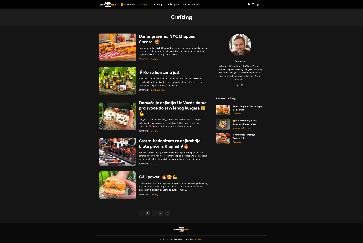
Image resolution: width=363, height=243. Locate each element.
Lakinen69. (198, 239)
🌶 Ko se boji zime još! (159, 72)
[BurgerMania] (107, 4)
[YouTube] (253, 4)
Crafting (154, 59)
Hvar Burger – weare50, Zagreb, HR (244, 136)
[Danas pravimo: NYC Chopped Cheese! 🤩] (117, 47)
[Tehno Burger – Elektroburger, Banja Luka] (223, 110)
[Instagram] (249, 4)
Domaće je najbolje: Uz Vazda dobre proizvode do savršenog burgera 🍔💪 (173, 108)
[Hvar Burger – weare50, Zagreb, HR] (223, 138)
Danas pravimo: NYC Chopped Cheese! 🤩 (167, 39)
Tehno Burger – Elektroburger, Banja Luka (248, 108)
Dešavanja (237, 128)
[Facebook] (246, 4)
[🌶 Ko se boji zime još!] (117, 81)
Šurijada (162, 90)
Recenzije (237, 113)
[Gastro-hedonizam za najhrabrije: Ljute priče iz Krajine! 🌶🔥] (117, 152)
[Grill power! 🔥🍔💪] (117, 185)
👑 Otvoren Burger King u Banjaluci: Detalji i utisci (246, 122)
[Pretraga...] (262, 4)
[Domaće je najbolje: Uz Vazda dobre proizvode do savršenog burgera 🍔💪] (117, 116)
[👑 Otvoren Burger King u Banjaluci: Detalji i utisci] (223, 124)
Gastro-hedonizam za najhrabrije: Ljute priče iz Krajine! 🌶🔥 (170, 144)
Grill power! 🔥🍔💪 (158, 177)
